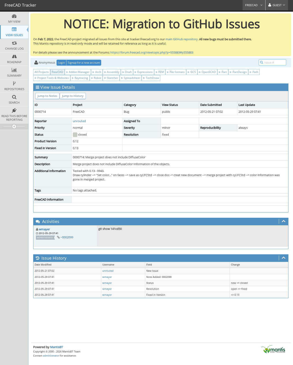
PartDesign (239, 72)
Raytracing (81, 78)
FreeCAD (251, 5)
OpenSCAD (208, 72)
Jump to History (73, 96)
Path (255, 72)
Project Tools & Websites (53, 78)
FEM (161, 72)
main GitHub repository (181, 39)
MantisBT (56, 347)
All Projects (42, 72)
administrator (51, 355)
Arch (98, 72)
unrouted (79, 121)
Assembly (112, 72)
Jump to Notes (47, 96)
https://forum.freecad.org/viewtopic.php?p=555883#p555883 (151, 52)
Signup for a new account (84, 62)
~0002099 (66, 237)
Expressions (145, 72)
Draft (128, 72)
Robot (97, 78)
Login (61, 62)
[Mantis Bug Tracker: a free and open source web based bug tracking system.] (273, 349)
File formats (177, 72)
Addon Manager (79, 72)
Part (224, 72)
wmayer (44, 229)
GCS (193, 72)
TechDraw (152, 78)
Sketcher (112, 78)
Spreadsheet (131, 78)
